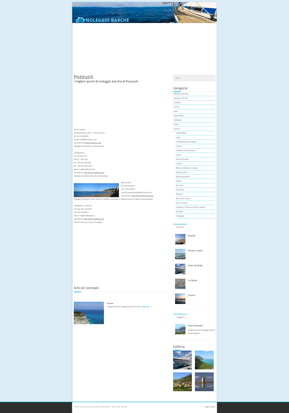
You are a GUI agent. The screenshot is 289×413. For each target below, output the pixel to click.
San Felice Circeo (183, 198)
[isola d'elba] (182, 381)
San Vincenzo (181, 203)
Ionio (176, 111)
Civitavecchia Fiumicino (185, 150)
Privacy (212, 407)
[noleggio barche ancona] (204, 360)
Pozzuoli (179, 185)
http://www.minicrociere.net (142, 196)
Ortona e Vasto (195, 250)
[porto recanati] (182, 360)
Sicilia (176, 124)
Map (207, 407)
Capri (178, 137)
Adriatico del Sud (181, 98)
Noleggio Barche (107, 20)
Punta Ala (180, 190)
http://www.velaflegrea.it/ (94, 219)
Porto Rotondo (195, 325)
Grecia (176, 107)
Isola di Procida (182, 159)
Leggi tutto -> (146, 307)
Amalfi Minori (181, 133)
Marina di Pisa (182, 172)
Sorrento (179, 212)
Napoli (178, 181)
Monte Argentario (183, 177)
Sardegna (178, 120)
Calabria (177, 103)
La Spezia (192, 280)
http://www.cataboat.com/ (94, 173)
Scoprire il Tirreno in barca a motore (190, 207)
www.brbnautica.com (92, 143)
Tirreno (110, 303)
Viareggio (180, 216)
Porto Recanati (195, 265)
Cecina (179, 146)
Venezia (191, 235)
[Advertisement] (144, 51)
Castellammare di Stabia (186, 142)
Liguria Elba (179, 116)
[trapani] (204, 381)
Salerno (179, 194)
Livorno (179, 164)
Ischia (178, 155)
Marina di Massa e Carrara (187, 168)
